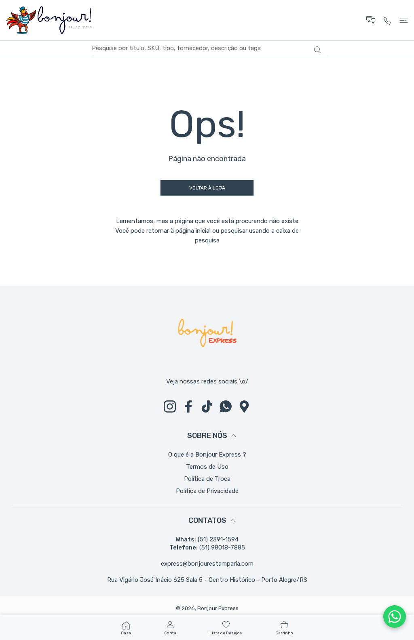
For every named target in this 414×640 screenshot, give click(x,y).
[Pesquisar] (317, 50)
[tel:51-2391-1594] (387, 20)
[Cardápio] (403, 20)
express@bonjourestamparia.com (207, 563)
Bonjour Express (218, 608)
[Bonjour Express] (49, 20)
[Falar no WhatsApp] (394, 616)
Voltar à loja (207, 188)
